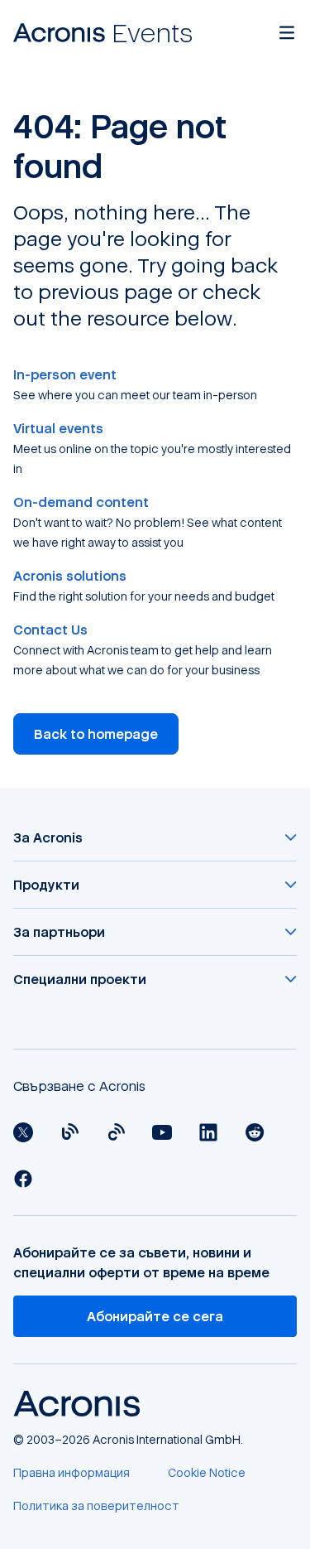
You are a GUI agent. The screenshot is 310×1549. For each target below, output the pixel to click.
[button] (155, 837)
